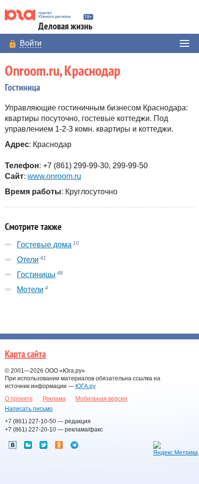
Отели (28, 259)
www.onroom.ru (54, 176)
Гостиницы (36, 274)
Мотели (30, 289)
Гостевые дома (44, 245)
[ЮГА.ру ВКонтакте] (12, 445)
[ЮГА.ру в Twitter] (43, 445)
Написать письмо (29, 408)
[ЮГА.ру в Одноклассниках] (59, 445)
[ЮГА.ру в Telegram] (74, 445)
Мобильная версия (101, 398)
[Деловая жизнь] (42, 15)
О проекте (19, 398)
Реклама (54, 398)
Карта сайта (25, 354)
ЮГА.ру (85, 386)
